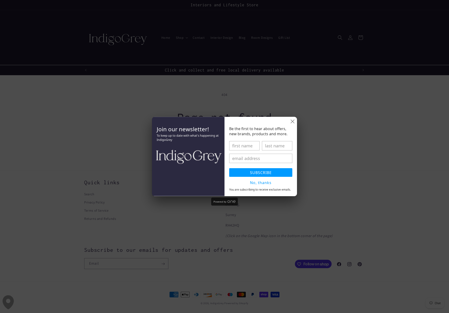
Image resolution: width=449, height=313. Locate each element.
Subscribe (261, 172)
